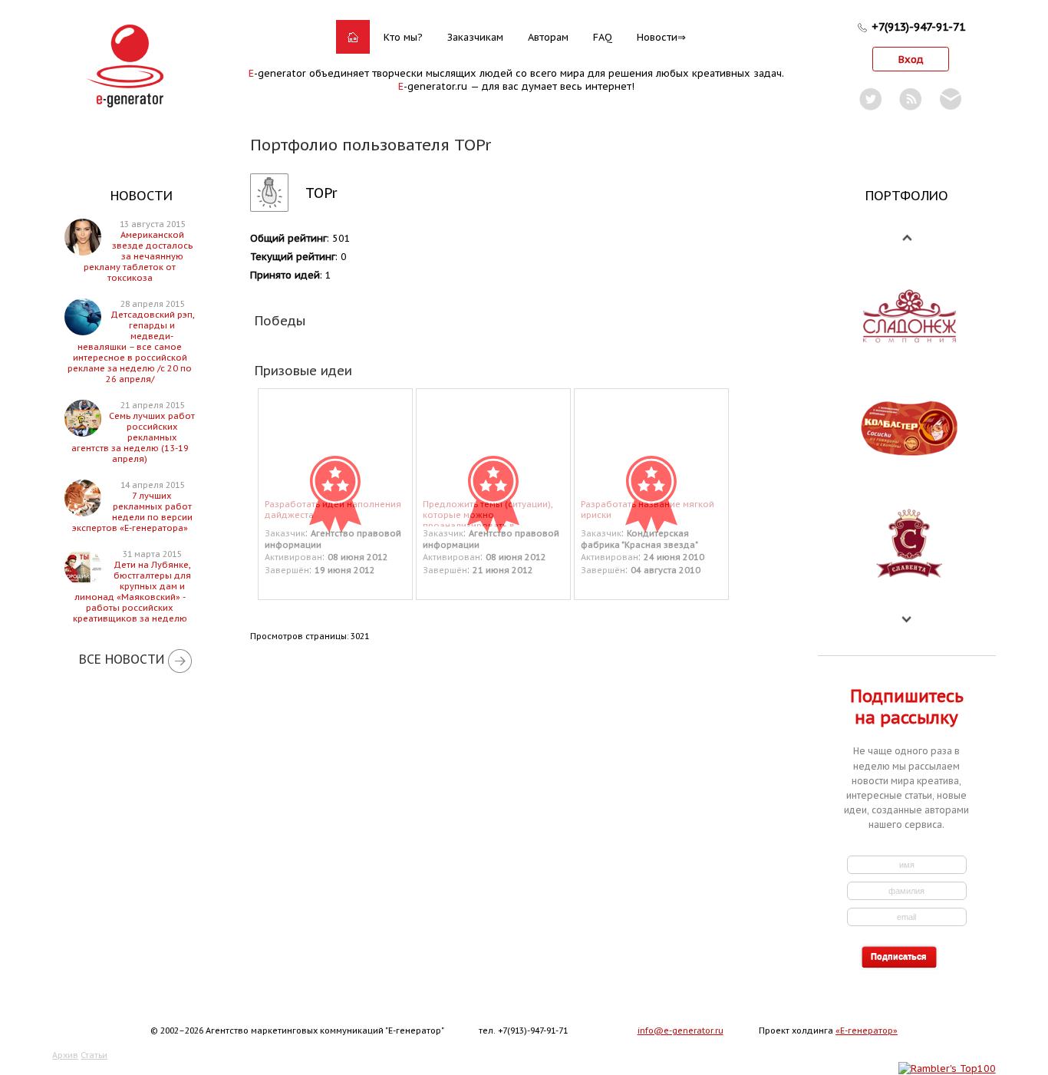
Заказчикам (475, 37)
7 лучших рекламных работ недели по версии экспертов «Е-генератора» (132, 511)
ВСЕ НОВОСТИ (121, 659)
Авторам (548, 37)
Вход (911, 59)
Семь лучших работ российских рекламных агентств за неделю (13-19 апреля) (133, 437)
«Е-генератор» (866, 1030)
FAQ (602, 37)
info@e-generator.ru (680, 1030)
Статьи (94, 1055)
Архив (65, 1055)
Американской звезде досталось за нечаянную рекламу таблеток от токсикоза (138, 256)
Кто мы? (403, 37)
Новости (657, 37)
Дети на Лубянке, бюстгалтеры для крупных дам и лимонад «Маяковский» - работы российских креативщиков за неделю (132, 591)
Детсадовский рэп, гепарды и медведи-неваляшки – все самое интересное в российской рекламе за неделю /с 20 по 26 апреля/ (131, 346)
